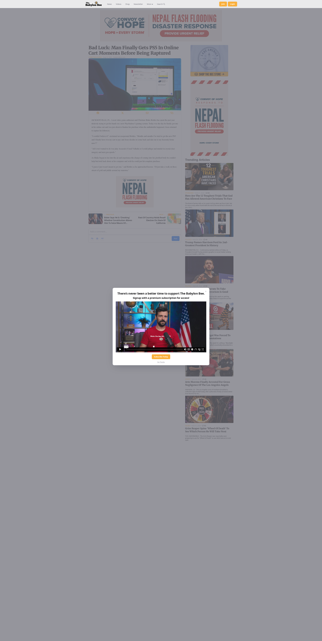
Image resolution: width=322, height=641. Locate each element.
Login (232, 4)
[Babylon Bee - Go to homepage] (94, 4)
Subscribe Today (161, 356)
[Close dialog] (206, 291)
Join (223, 4)
